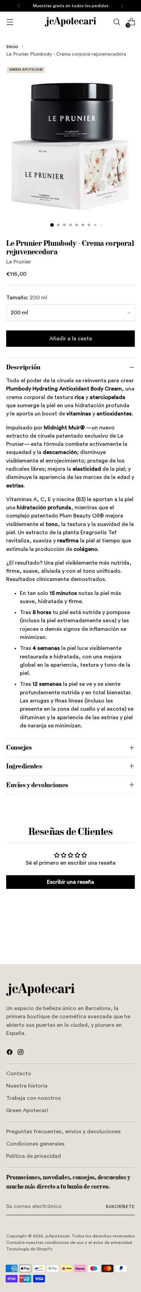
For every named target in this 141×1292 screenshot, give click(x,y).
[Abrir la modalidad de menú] (10, 22)
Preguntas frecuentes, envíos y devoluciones (63, 1131)
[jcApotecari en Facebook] (10, 1053)
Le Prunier (18, 262)
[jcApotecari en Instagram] (21, 1053)
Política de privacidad (33, 1156)
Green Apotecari (27, 1110)
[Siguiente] (122, 6)
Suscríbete (120, 1207)
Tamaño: (26, 297)
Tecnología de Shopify (29, 1249)
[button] (52, 225)
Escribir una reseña (70, 882)
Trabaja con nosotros (33, 1098)
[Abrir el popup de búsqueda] (117, 22)
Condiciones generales (35, 1144)
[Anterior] (18, 6)
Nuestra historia (27, 1086)
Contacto (18, 1073)
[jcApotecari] (70, 22)
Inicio (12, 46)
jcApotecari (57, 1236)
